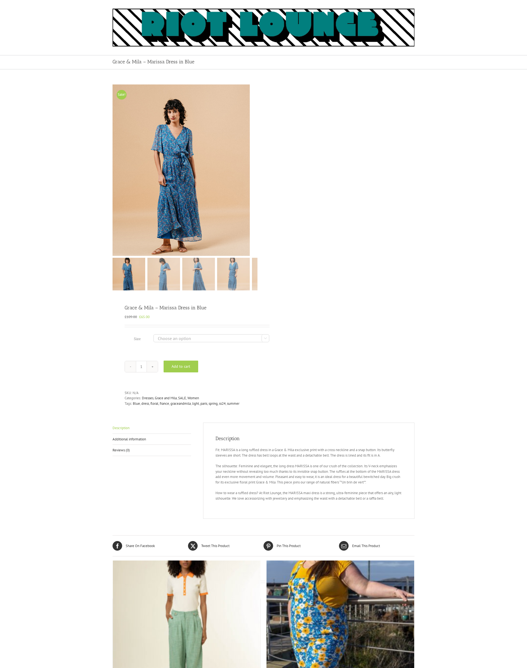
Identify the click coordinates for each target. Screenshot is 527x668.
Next (253, 170)
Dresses (147, 398)
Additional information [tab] (129, 439)
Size (137, 339)
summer (233, 403)
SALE (182, 398)
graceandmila (180, 403)
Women (193, 398)
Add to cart (181, 366)
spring (213, 403)
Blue (136, 403)
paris (203, 403)
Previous (117, 170)
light (195, 403)
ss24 (222, 403)
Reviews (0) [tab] (121, 450)
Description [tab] (121, 428)
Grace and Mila (166, 398)
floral (154, 403)
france (164, 403)
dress (145, 403)
